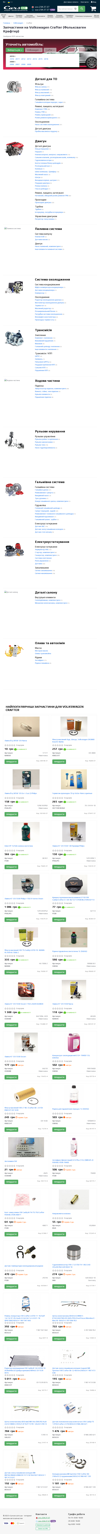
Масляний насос (41, 174)
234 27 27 (42, 7)
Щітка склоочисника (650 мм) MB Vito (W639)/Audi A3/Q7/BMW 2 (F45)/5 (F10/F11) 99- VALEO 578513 (26, 1423)
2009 (29, 64)
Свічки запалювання (43, 570)
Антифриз (39, 660)
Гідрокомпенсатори (43, 160)
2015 (40, 59)
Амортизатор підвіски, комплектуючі (50, 388)
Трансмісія (43, 330)
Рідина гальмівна (42, 663)
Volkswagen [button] (33, 50)
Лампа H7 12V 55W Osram (15, 1057)
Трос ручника (40, 498)
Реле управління (42, 561)
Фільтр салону (41, 87)
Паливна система (48, 229)
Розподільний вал (42, 166)
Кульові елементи (42, 394)
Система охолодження (52, 279)
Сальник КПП (40, 367)
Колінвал (39, 169)
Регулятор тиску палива (45, 219)
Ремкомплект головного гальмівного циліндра (54, 514)
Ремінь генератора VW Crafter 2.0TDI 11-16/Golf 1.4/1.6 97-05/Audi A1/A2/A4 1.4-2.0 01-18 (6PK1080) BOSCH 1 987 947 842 (25, 1318)
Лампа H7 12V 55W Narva (62, 1004)
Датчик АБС (40, 526)
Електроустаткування (52, 541)
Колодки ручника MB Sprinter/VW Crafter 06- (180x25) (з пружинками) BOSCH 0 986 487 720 (71, 1475)
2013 (29, 59)
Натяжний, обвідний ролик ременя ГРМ (51, 196)
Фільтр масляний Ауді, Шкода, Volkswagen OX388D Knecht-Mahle (73, 740)
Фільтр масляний (42, 92)
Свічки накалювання (43, 573)
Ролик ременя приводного (46, 118)
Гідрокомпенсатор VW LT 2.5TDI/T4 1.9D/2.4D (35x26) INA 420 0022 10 (71, 1266)
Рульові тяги (40, 445)
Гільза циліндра (41, 189)
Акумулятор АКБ (42, 549)
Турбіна (38, 209)
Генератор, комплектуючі (46, 555)
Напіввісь (39, 359)
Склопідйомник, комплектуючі (48, 600)
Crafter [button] (49, 50)
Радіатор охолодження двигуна (48, 300)
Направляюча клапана (61, 1213)
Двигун (40, 141)
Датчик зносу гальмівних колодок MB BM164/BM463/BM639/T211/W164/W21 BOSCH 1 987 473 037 (25, 1475)
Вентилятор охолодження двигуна (49, 303)
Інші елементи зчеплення (46, 349)
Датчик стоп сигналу (43, 532)
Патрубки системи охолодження (49, 314)
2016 (46, 59)
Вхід (94, 2)
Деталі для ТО (46, 79)
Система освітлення (43, 558)
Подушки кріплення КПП (45, 365)
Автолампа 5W (11, 1161)
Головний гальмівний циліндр (47, 508)
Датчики (39, 564)
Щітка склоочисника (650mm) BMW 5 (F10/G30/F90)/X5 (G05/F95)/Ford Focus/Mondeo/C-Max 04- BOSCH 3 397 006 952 (73, 1318)
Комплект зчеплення (44, 338)
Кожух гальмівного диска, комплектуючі (52, 501)
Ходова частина (47, 380)
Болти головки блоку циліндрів (48, 163)
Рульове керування (50, 431)
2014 (35, 59)
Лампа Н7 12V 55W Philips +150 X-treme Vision (24, 899)
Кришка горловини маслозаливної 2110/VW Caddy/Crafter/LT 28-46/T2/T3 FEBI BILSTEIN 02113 (73, 898)
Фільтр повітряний (43, 95)
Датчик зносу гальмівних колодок (49, 529)
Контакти (85, 2)
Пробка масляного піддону (46, 131)
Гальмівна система (50, 482)
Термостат (39, 305)
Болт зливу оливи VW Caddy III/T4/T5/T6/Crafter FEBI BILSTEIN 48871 (24, 1213)
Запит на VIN (43, 1528)
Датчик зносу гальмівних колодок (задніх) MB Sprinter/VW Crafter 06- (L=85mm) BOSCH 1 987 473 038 (73, 1370)
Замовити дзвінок (43, 1525)
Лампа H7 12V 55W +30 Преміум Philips (68, 846)
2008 (23, 64)
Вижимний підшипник (44, 341)
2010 (12, 59)
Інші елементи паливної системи (48, 249)
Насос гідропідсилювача (45, 448)
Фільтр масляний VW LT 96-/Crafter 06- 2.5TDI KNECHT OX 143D (24, 1109)
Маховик (39, 344)
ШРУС (37, 356)
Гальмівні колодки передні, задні (49, 102)
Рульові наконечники (44, 442)
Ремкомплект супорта (44, 493)
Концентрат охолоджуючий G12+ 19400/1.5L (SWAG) (71, 1056)
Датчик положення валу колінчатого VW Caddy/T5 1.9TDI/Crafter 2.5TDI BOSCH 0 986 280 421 (73, 1423)
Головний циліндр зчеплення (47, 346)
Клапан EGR (40, 237)
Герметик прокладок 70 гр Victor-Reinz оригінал (72, 793)
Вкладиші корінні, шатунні (46, 180)
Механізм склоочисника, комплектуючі (51, 603)
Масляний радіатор (43, 308)
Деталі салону (46, 592)
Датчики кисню (41, 239)
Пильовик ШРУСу (42, 362)
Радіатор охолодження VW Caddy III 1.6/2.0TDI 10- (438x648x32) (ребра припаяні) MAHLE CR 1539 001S (25, 1370)
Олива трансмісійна (43, 653)
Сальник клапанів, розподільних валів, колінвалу (55, 157)
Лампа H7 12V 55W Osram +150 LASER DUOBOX (24, 1004)
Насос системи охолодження (47, 124)
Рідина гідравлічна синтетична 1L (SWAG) (69, 951)
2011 (17, 59)
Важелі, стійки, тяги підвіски (47, 391)
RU (4, 2)
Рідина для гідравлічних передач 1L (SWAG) (70, 1109)
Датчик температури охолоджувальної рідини (24, 1266)
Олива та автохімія (50, 643)
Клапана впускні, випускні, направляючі (51, 154)
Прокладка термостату (44, 320)
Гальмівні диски (42, 490)
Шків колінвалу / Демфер (46, 172)
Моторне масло (41, 651)
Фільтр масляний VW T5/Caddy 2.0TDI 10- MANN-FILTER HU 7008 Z (25, 951)
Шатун (38, 177)
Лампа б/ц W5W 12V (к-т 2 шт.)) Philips (21, 793)
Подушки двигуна (42, 183)
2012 (23, 59)
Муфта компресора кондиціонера (49, 287)
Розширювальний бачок (45, 311)
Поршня (38, 152)
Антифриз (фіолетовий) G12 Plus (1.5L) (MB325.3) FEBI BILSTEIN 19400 (72, 1161)
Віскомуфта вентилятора (45, 317)
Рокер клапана (41, 186)
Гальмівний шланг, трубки (46, 519)
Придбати (11, 762)
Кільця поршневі (42, 149)
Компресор (40, 293)
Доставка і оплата (71, 2)
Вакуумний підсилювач (44, 517)
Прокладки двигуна (43, 202)
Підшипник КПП (41, 370)
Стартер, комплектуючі (45, 552)
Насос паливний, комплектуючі (48, 246)
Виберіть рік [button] (14, 50)
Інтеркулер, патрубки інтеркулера (49, 212)
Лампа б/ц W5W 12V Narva (16, 741)
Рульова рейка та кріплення (46, 439)
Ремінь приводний (43, 115)
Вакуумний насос (42, 495)
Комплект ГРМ (41, 109)
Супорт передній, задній (45, 511)
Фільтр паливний (42, 90)
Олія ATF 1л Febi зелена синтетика (19, 846)
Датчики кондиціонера (45, 290)
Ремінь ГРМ (40, 112)
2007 (17, 64)
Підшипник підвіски (43, 397)
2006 (12, 64)
